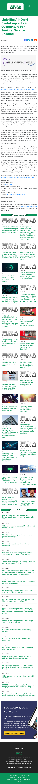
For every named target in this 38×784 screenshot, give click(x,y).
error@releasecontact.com (29, 206)
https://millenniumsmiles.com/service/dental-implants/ (17, 89)
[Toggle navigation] (28, 6)
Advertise (27, 779)
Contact (19, 781)
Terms (8, 779)
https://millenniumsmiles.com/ (16, 194)
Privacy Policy (17, 779)
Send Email (8, 184)
